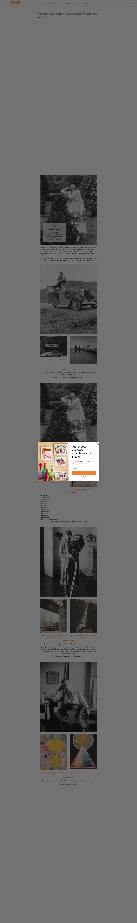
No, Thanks (84, 476)
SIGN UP (84, 473)
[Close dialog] (97, 443)
